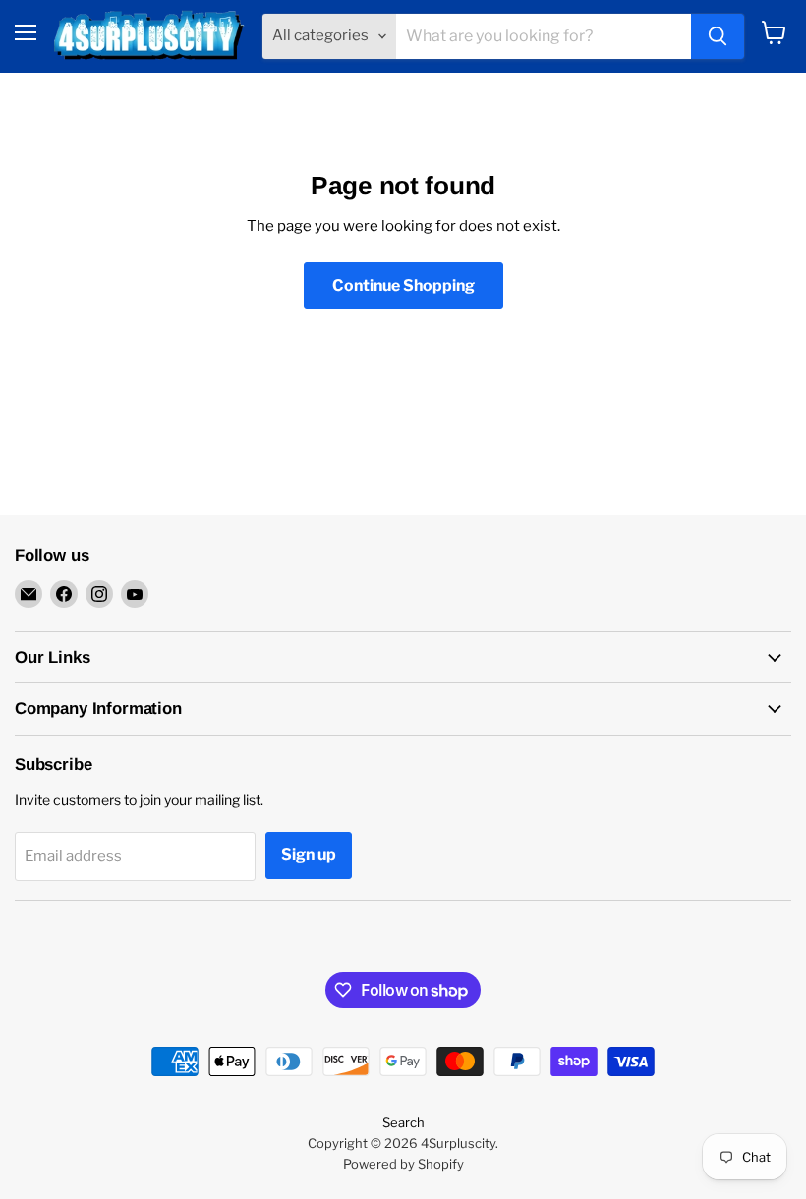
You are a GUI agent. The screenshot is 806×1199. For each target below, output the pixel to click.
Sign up (308, 854)
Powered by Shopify (403, 1164)
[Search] (717, 36)
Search (403, 1122)
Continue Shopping (403, 285)
